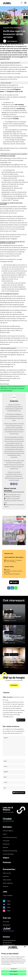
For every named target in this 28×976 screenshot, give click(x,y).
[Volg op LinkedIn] (4, 901)
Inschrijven (14, 685)
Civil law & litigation (8, 830)
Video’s (6, 858)
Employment (6, 844)
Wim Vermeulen (9, 665)
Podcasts (7, 862)
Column (5, 834)
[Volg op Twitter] (4, 904)
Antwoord (21, 720)
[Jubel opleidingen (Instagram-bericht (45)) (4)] (14, 544)
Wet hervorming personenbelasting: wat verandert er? (14, 613)
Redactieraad (6, 925)
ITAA (5, 665)
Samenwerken (9, 869)
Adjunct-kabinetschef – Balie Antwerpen (13, 557)
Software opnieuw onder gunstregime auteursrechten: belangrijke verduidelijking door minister (14, 638)
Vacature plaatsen (7, 895)
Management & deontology (10, 850)
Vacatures (5, 886)
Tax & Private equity (16, 28)
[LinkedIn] (16, 484)
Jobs (5, 892)
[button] (25, 2)
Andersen (14, 41)
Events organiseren (8, 883)
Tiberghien (6, 642)
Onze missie (6, 921)
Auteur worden (7, 873)
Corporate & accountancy (10, 837)
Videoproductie (7, 879)
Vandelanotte (6, 620)
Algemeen (7, 654)
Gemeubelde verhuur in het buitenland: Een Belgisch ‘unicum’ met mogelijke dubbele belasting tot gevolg (14, 660)
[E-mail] (14, 484)
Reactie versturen (19, 792)
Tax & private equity (8, 854)
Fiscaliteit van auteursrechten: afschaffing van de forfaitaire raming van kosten (13, 500)
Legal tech (5, 847)
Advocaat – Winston (9, 566)
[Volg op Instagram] (4, 911)
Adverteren (6, 876)
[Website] (11, 484)
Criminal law (6, 840)
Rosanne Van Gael (16, 665)
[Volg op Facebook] (4, 907)
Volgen (8, 901)
